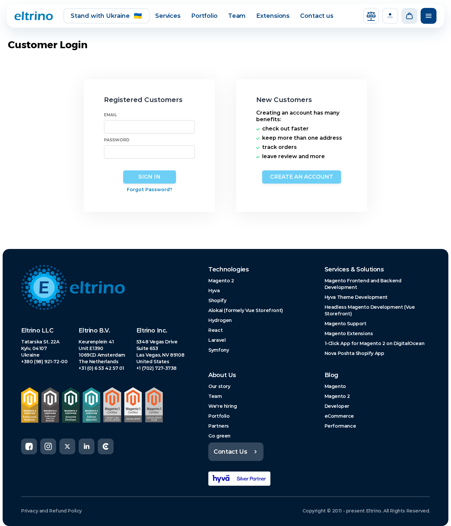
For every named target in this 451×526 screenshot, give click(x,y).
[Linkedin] (86, 446)
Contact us (316, 15)
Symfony (218, 350)
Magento (335, 386)
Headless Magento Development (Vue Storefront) (370, 310)
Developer (337, 406)
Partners (218, 426)
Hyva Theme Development (356, 297)
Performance (340, 426)
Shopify (217, 300)
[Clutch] (106, 446)
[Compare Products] (371, 16)
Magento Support (345, 324)
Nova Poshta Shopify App (354, 353)
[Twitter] (67, 446)
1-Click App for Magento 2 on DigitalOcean (375, 343)
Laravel (217, 340)
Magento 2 (221, 281)
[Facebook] (29, 446)
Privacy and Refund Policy (51, 511)
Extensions (273, 15)
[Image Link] (104, 287)
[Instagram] (48, 446)
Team (237, 15)
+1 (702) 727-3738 (156, 368)
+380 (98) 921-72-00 (44, 362)
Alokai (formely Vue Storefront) (245, 310)
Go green (219, 436)
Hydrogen (220, 320)
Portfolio (204, 15)
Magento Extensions (349, 333)
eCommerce (339, 416)
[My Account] (390, 16)
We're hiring (222, 406)
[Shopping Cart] (409, 16)
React (215, 330)
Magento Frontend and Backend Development (363, 284)
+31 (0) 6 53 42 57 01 (101, 368)
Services (168, 15)
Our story (219, 386)
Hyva (214, 291)
